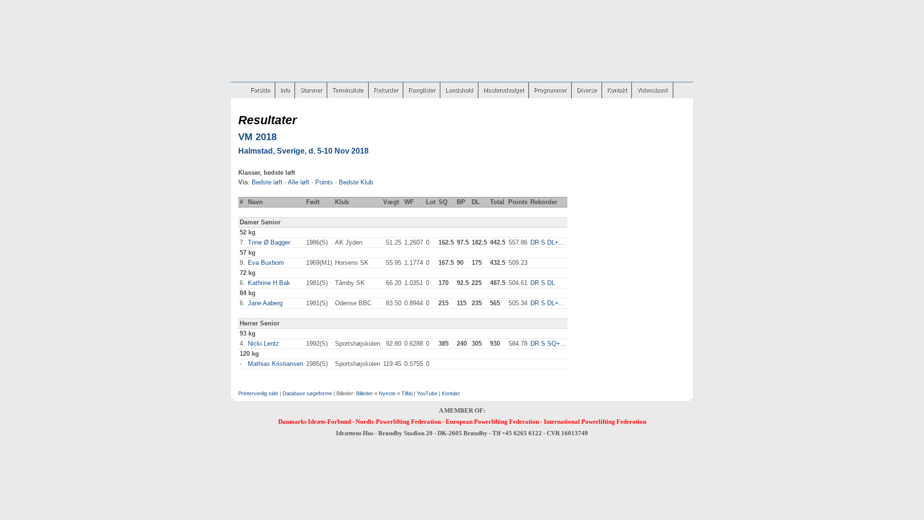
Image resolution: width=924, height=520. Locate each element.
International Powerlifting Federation (595, 421)
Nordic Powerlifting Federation (398, 421)
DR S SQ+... (548, 343)
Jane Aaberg (265, 303)
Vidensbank (652, 90)
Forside (260, 90)
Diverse (587, 90)
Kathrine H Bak (269, 282)
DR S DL (542, 282)
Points (324, 182)
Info (285, 90)
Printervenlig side (258, 393)
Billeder (364, 393)
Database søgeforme (307, 393)
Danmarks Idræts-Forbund (314, 421)
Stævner (311, 90)
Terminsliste (347, 90)
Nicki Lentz (263, 343)
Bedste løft (267, 182)
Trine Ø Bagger (269, 242)
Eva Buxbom (266, 262)
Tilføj (406, 393)
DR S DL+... (547, 242)
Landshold (459, 90)
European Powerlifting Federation (492, 421)
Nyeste (387, 393)
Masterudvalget (503, 90)
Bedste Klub (356, 182)
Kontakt (617, 90)
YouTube (427, 393)
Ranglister (421, 90)
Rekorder (385, 90)
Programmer (550, 90)
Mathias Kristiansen (275, 363)
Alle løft (298, 182)
